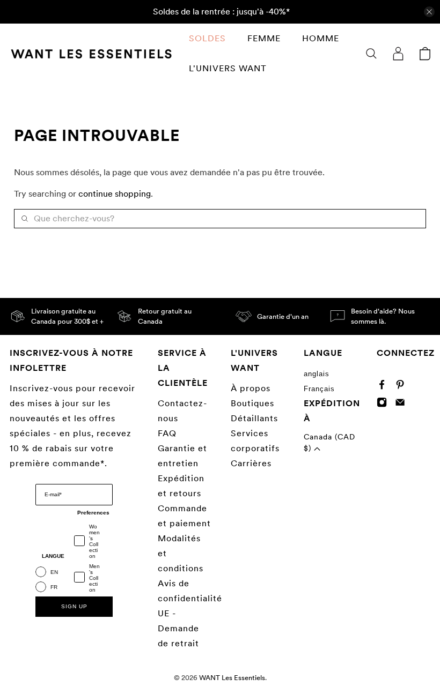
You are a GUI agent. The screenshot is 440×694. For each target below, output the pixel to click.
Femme (264, 38)
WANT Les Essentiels (232, 677)
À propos (250, 388)
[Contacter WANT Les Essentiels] (402, 404)
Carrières (251, 463)
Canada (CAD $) (329, 442)
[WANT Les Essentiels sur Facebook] (384, 387)
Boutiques (252, 403)
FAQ (167, 433)
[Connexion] (398, 54)
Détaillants (254, 418)
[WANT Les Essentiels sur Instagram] (384, 404)
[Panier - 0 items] (425, 53)
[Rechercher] (371, 54)
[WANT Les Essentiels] (91, 54)
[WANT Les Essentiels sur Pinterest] (402, 387)
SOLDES (207, 38)
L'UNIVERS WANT (228, 68)
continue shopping (114, 194)
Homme (320, 38)
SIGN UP (74, 606)
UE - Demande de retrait (178, 628)
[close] (429, 11)
